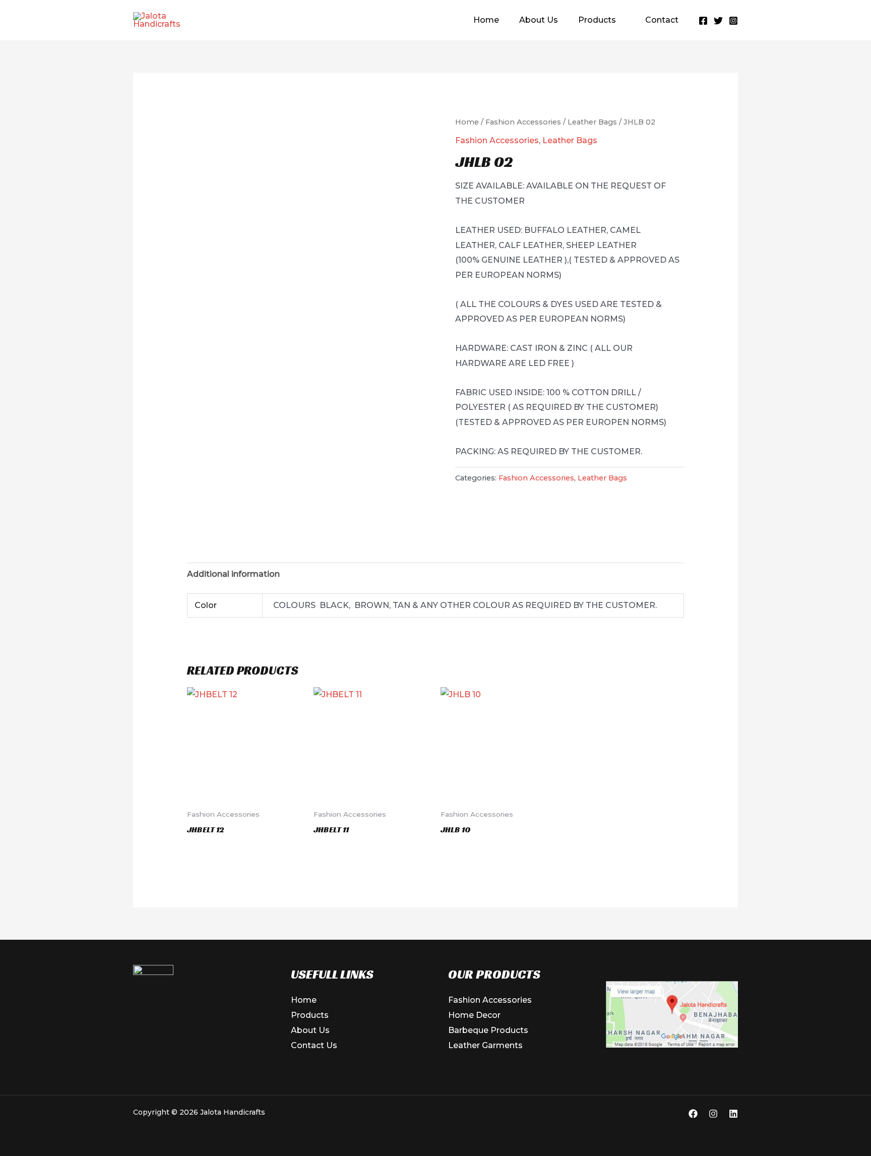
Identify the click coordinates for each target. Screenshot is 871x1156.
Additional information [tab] (233, 574)
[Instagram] (733, 20)
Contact (661, 20)
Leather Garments (485, 1045)
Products (597, 20)
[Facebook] (703, 20)
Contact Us (314, 1045)
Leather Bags (592, 122)
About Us (538, 20)
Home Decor (474, 1015)
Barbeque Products (488, 1030)
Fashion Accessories (523, 122)
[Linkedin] (733, 1113)
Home (486, 20)
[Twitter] (718, 20)
